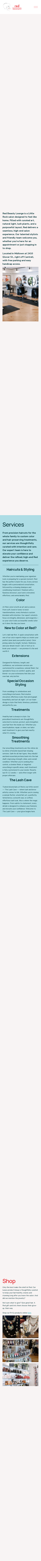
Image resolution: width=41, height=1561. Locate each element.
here (29, 1313)
